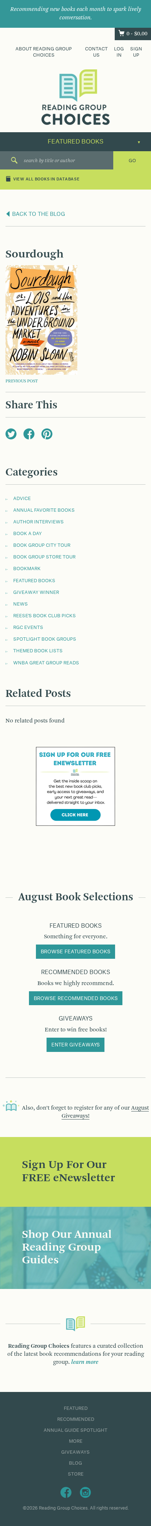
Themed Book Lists (38, 651)
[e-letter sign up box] (75, 786)
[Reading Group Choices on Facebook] (65, 1492)
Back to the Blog (38, 214)
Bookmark (27, 568)
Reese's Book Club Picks (44, 616)
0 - (136, 34)
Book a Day (27, 533)
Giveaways (75, 1452)
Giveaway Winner (36, 592)
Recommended (75, 1419)
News (20, 604)
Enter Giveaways (75, 1045)
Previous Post (21, 381)
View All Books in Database (46, 180)
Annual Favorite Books (44, 510)
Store (76, 1474)
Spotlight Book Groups (44, 639)
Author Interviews (38, 522)
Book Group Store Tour (44, 557)
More (75, 1441)
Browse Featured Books (75, 952)
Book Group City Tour (41, 545)
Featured (76, 1408)
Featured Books (34, 581)
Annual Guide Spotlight (75, 1430)
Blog (75, 1463)
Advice (22, 498)
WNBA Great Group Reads (46, 663)
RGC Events (28, 627)
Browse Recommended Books (76, 998)
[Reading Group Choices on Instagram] (85, 1492)
